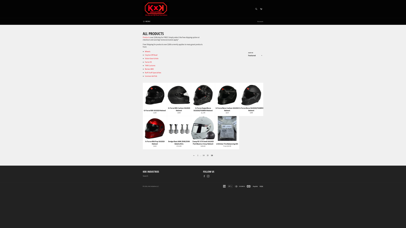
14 (203, 155)
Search (145, 176)
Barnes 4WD (149, 69)
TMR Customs (150, 65)
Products (146, 37)
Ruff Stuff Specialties (153, 72)
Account (260, 21)
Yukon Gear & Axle (151, 58)
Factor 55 (148, 62)
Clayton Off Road (151, 55)
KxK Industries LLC (153, 186)
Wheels (147, 51)
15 (207, 155)
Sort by (250, 53)
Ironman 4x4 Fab (151, 76)
